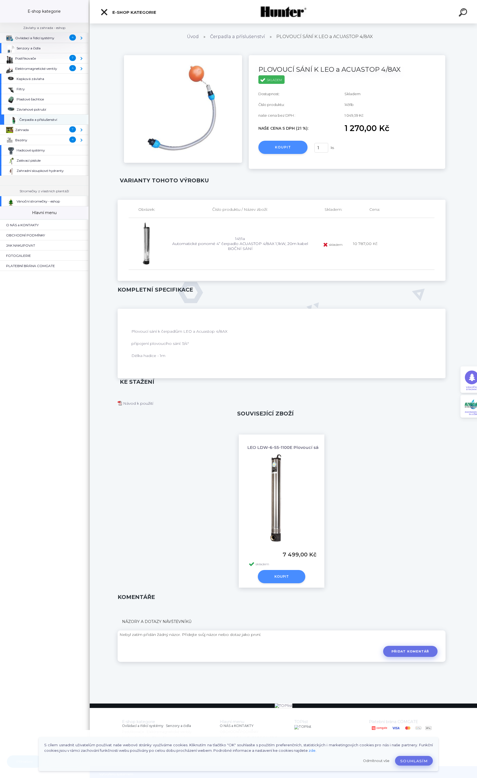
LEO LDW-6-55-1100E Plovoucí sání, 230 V (291, 447)
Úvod (193, 36)
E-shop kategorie (133, 12)
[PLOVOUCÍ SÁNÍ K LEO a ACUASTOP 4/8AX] (183, 57)
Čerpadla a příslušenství (237, 36)
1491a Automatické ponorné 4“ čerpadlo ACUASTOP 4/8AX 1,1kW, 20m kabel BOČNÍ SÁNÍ (240, 243)
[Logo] (283, 11)
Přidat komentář (410, 651)
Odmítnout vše (376, 761)
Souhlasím (414, 761)
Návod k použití (137, 403)
